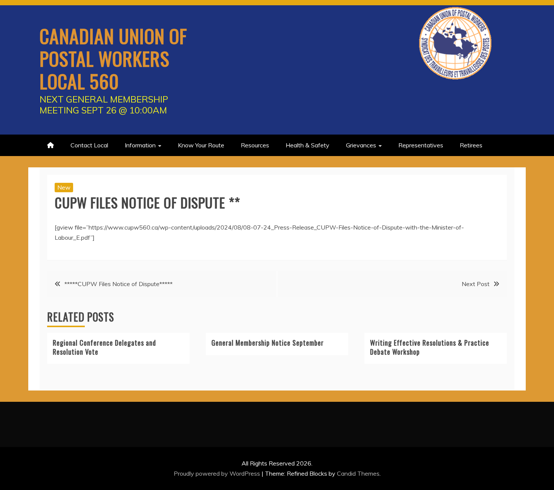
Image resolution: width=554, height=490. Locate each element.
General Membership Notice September (267, 343)
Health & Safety (307, 145)
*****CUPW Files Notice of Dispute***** (118, 284)
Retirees (471, 145)
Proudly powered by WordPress (218, 473)
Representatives (420, 145)
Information (140, 145)
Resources (255, 145)
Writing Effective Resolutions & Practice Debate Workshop (429, 347)
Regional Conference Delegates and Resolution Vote (104, 347)
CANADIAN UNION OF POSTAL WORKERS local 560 (113, 58)
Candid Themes (358, 473)
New (63, 187)
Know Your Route (201, 145)
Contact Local (89, 145)
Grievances (361, 145)
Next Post (476, 284)
